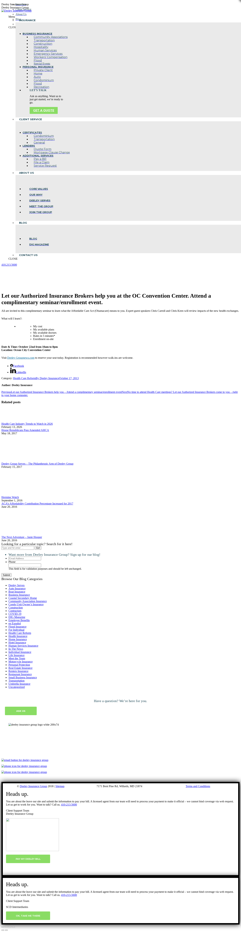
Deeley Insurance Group (33, 786)
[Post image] (11, 420)
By (47, 378)
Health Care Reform (24, 378)
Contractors (14, 610)
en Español (14, 623)
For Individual (16, 629)
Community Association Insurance (27, 601)
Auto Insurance (17, 588)
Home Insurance (17, 639)
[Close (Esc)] (2, 927)
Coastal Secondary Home (22, 598)
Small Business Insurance (22, 677)
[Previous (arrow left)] (2, 930)
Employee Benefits (19, 620)
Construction (15, 607)
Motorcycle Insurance (20, 661)
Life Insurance (16, 655)
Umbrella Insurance (19, 683)
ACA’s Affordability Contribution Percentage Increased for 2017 (37, 503)
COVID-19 (14, 613)
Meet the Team (16, 658)
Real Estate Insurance (20, 667)
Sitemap (59, 786)
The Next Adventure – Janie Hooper (21, 537)
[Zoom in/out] (13, 927)
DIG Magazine (16, 617)
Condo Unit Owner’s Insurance (26, 604)
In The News (15, 648)
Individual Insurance (19, 652)
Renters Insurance (18, 671)
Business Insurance (19, 594)
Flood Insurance (17, 626)
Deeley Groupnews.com (20, 357)
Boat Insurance (16, 591)
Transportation (16, 680)
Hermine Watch (10, 497)
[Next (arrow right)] (6, 930)
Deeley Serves (16, 585)
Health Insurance (17, 636)
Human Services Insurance (23, 645)
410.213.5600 (9, 264)
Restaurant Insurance (20, 674)
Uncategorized (16, 686)
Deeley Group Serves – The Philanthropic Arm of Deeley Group (37, 463)
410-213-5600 (69, 804)
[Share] (6, 927)
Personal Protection (19, 664)
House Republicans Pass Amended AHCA (25, 430)
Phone (12, 561)
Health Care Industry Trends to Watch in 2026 (27, 423)
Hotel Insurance (17, 642)
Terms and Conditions (198, 786)
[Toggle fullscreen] (9, 927)
